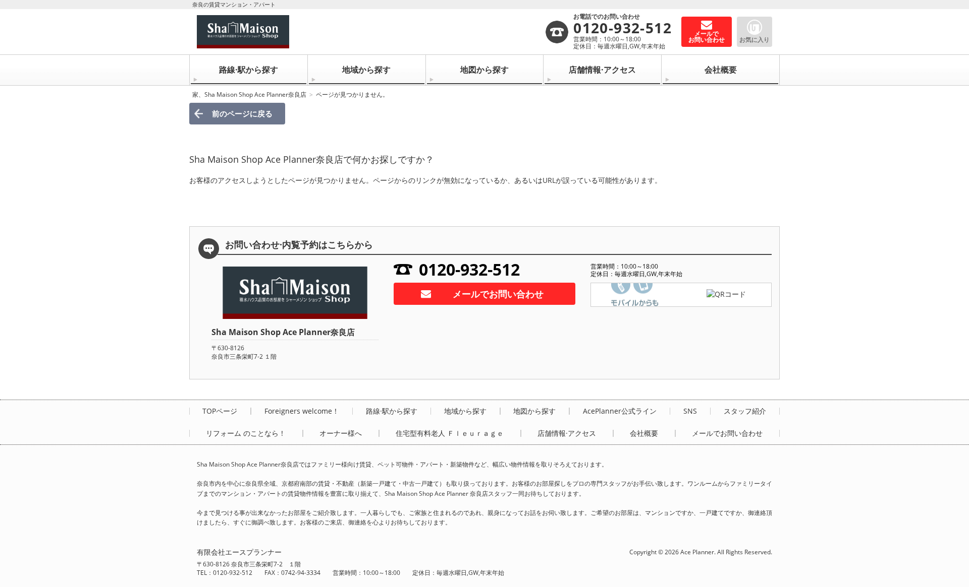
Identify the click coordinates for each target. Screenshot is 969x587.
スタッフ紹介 (745, 411)
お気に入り (754, 39)
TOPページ (219, 411)
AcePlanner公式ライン (620, 411)
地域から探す (366, 69)
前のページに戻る (242, 113)
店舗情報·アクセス (602, 69)
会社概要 (721, 69)
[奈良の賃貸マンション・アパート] (371, 31)
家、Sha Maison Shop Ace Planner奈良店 (249, 94)
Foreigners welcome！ (301, 411)
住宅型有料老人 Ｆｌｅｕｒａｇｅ (450, 433)
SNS (690, 411)
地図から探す (484, 69)
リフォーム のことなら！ (246, 433)
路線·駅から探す (248, 69)
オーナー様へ (340, 433)
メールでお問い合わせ (498, 294)
